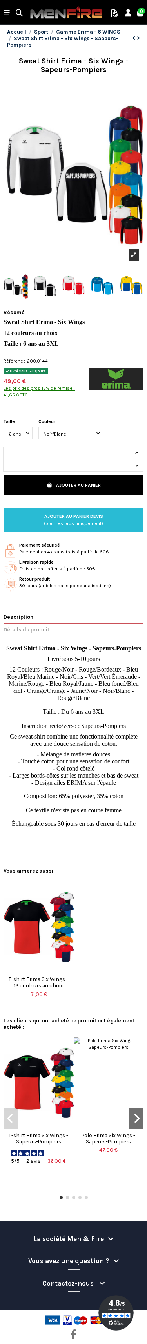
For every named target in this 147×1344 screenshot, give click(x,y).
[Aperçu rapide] (38, 970)
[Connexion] (128, 13)
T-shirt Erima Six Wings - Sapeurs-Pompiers (38, 1138)
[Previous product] (134, 38)
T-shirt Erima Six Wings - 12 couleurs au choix (38, 982)
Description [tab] (18, 617)
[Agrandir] (134, 255)
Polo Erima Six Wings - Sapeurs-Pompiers (108, 1138)
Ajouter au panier (78, 485)
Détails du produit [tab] (26, 629)
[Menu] (7, 13)
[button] (61, 1197)
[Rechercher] (19, 13)
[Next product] (138, 38)
